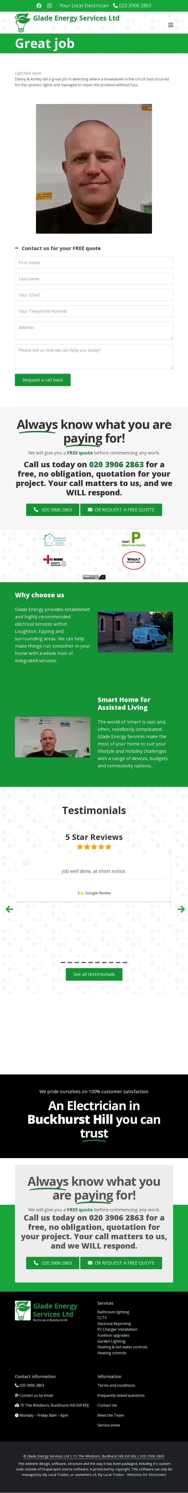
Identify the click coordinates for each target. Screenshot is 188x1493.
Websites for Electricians (146, 1474)
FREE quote (80, 453)
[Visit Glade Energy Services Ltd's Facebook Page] (38, 6)
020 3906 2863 (135, 5)
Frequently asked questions (121, 1395)
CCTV (102, 1317)
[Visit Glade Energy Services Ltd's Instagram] (49, 6)
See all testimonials (94, 974)
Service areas (108, 1425)
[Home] (23, 22)
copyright (122, 1469)
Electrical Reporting (114, 1323)
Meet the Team (110, 1415)
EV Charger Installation (117, 1329)
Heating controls (111, 1352)
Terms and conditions (116, 1385)
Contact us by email (36, 1395)
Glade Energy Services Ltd (76, 18)
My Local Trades (110, 1474)
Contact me (107, 1405)
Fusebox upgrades (113, 1335)
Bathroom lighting (113, 1311)
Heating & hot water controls (122, 1346)
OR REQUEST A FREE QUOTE (125, 510)
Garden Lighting (111, 1341)
